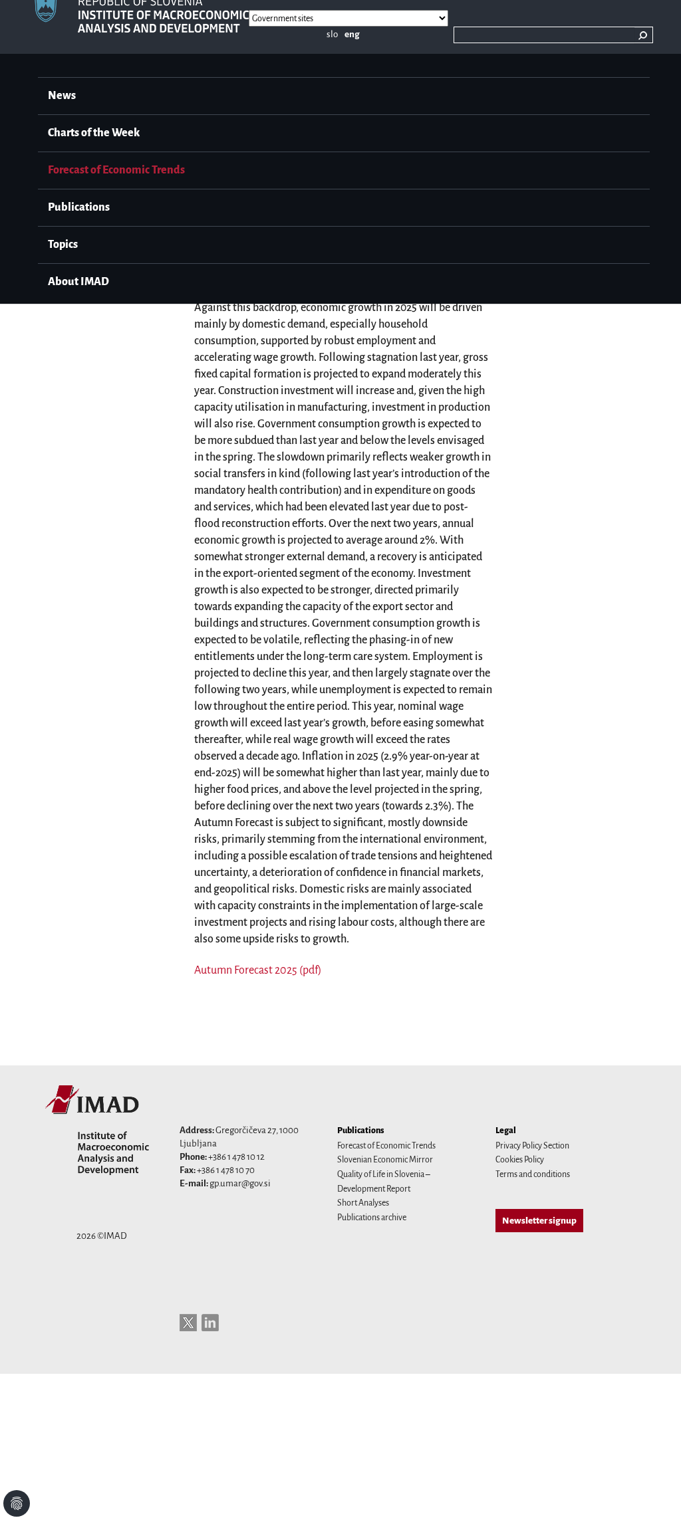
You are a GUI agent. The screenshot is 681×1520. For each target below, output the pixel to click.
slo (332, 34)
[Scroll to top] (654, 1493)
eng (352, 34)
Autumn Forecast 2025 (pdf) (258, 970)
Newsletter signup (539, 1221)
